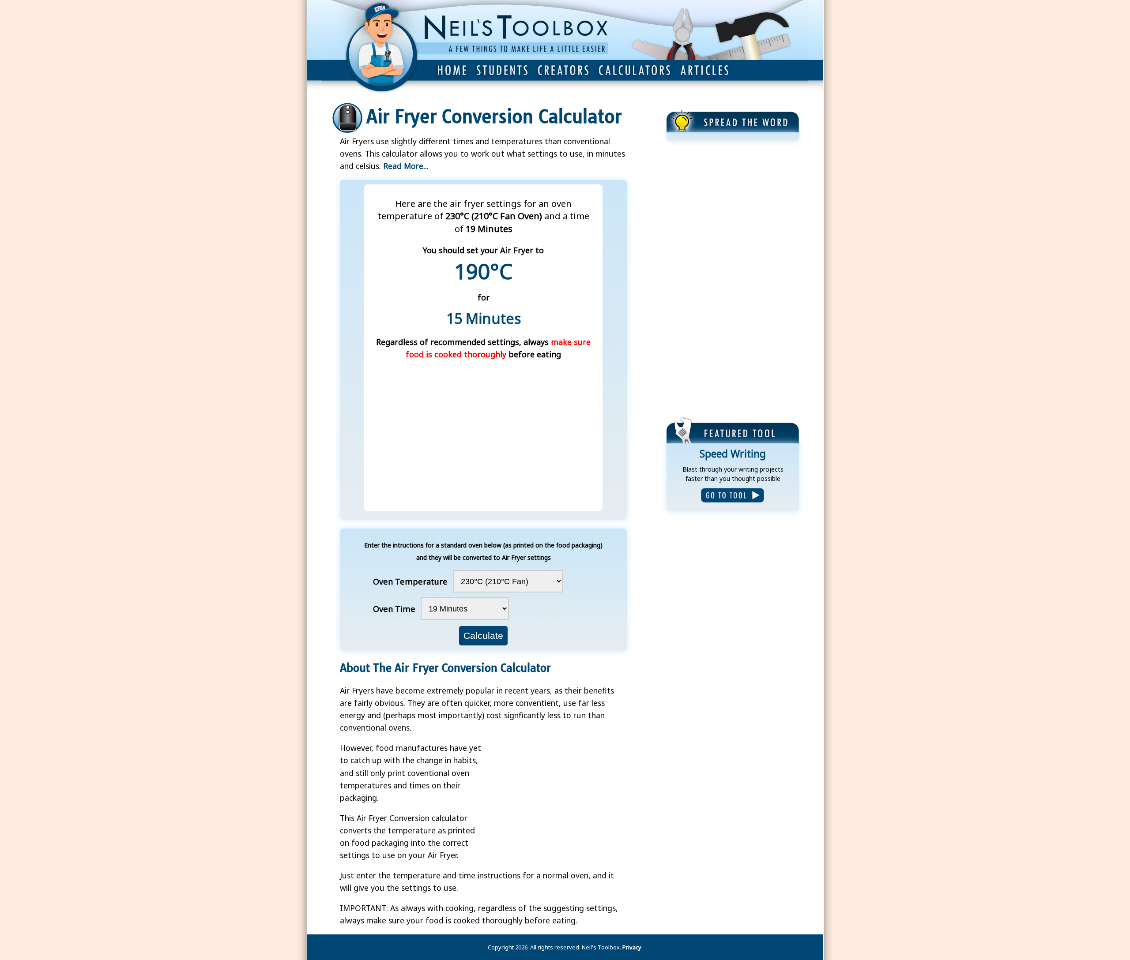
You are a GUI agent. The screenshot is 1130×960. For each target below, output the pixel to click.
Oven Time (394, 608)
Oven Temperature (410, 581)
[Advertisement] (733, 280)
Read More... (406, 166)
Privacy (631, 947)
